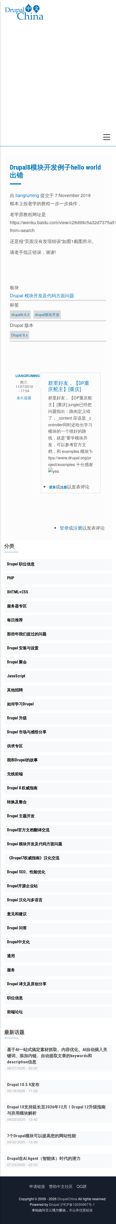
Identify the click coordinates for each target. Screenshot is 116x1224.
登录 (52, 487)
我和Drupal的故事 (22, 760)
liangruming (27, 195)
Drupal (54, 1204)
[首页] (24, 12)
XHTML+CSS (17, 592)
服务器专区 (17, 606)
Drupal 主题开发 (21, 816)
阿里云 (47, 1209)
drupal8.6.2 (20, 314)
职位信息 (15, 998)
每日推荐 (15, 620)
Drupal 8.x (19, 335)
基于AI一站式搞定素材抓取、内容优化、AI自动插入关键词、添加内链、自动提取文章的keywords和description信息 (57, 1055)
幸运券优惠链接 (81, 1209)
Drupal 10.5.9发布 (23, 1084)
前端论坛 (15, 1012)
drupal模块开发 (47, 314)
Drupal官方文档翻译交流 (28, 830)
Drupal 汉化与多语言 (25, 900)
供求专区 (15, 746)
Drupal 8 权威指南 (22, 788)
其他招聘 (15, 690)
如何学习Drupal (20, 704)
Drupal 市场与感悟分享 (26, 732)
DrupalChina (67, 1198)
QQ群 (82, 1186)
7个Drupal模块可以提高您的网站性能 (41, 1135)
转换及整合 (17, 802)
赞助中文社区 (61, 1186)
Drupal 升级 (17, 718)
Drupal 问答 (17, 928)
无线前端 (15, 774)
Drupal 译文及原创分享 (26, 984)
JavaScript (16, 676)
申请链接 (37, 1186)
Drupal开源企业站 (22, 886)
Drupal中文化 (18, 942)
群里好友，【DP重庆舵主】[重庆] (68, 386)
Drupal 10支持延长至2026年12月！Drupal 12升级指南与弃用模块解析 (56, 1110)
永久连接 (24, 397)
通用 (11, 956)
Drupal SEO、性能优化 (26, 872)
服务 (11, 970)
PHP (10, 578)
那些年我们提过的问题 (26, 634)
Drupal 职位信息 (21, 564)
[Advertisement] (58, 85)
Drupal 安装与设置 (23, 648)
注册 (63, 487)
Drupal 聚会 (17, 662)
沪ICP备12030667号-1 (77, 1204)
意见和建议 (17, 914)
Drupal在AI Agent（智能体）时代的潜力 (44, 1158)
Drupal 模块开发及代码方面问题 (42, 295)
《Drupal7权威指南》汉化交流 (33, 858)
